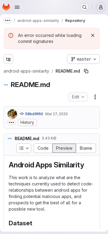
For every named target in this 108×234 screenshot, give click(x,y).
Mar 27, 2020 (56, 114)
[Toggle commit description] (11, 122)
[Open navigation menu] (17, 7)
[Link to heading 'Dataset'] (35, 223)
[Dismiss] (92, 35)
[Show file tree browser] (8, 59)
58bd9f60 (33, 114)
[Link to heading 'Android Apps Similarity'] (88, 164)
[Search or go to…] (84, 7)
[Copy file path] (86, 71)
